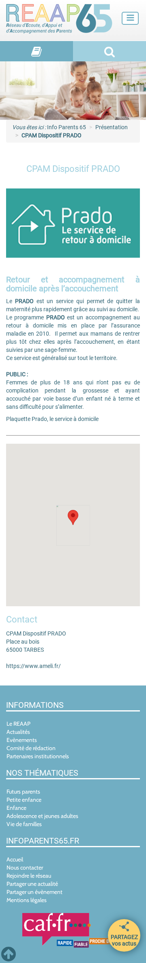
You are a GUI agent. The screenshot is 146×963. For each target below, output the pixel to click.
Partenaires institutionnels (37, 756)
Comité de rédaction (31, 748)
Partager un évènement (34, 892)
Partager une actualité (32, 883)
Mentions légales (26, 900)
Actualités (18, 731)
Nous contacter (24, 867)
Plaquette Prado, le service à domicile (52, 419)
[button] (73, 517)
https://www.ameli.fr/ (33, 666)
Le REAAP (18, 723)
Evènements (21, 740)
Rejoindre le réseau (28, 875)
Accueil (14, 859)
